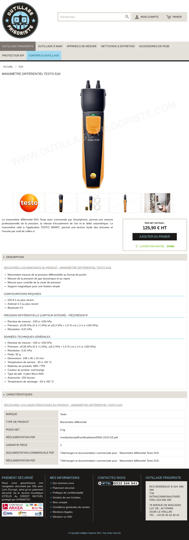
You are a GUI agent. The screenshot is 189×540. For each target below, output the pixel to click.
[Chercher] (126, 17)
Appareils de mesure (82, 46)
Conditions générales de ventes (71, 507)
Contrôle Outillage (44, 55)
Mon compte (60, 502)
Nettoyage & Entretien (118, 46)
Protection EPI (13, 55)
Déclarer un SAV (62, 516)
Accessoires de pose (154, 46)
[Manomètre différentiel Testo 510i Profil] (125, 203)
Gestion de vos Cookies (66, 497)
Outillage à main (50, 46)
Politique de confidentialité (68, 492)
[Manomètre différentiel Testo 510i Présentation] (61, 203)
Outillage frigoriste (17, 46)
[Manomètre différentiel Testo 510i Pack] (93, 203)
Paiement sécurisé (63, 487)
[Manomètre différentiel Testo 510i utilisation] (157, 203)
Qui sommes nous (63, 483)
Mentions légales (63, 511)
